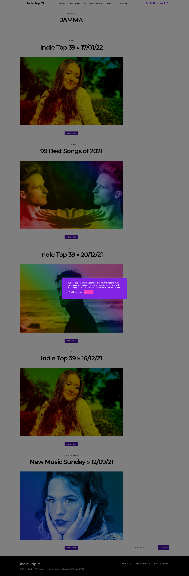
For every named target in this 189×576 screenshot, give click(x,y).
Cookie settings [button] (75, 292)
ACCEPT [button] (88, 292)
